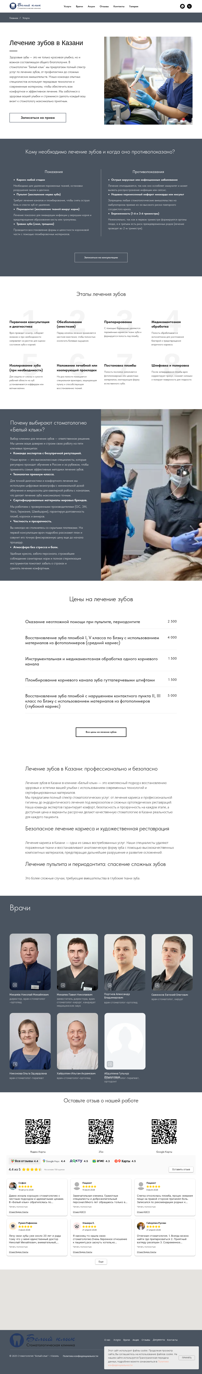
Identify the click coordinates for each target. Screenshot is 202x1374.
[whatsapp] (182, 6)
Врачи (79, 6)
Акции (91, 6)
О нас (107, 1339)
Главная (13, 17)
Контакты (172, 1339)
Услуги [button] (67, 6)
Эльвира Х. (88, 1223)
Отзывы (104, 6)
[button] (14, 985)
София (22, 1183)
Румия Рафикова (27, 1223)
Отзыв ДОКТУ (79, 1212)
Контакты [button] (119, 6)
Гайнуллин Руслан (156, 1223)
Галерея (133, 6)
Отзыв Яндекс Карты (18, 1212)
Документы (159, 1339)
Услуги (117, 1339)
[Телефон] (189, 6)
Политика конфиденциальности (80, 1356)
